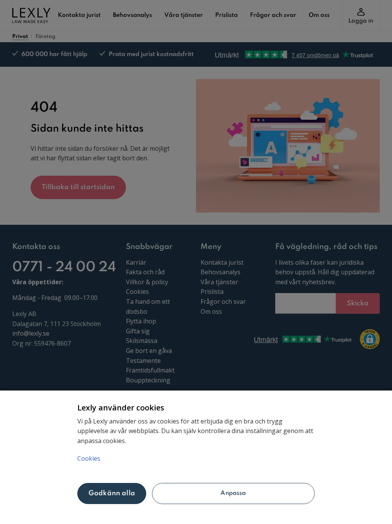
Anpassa (233, 493)
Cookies (88, 458)
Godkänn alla (111, 493)
